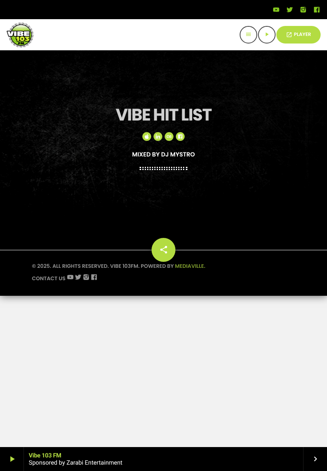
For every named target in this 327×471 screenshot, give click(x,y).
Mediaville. (190, 266)
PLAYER (298, 34)
